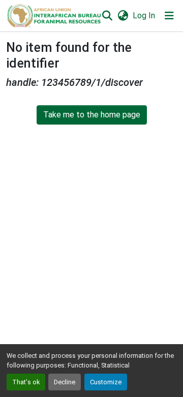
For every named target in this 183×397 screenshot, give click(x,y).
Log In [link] (144, 15)
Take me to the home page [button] (91, 114)
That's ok (26, 382)
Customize (105, 382)
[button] (53, 15)
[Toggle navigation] (169, 15)
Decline (64, 382)
